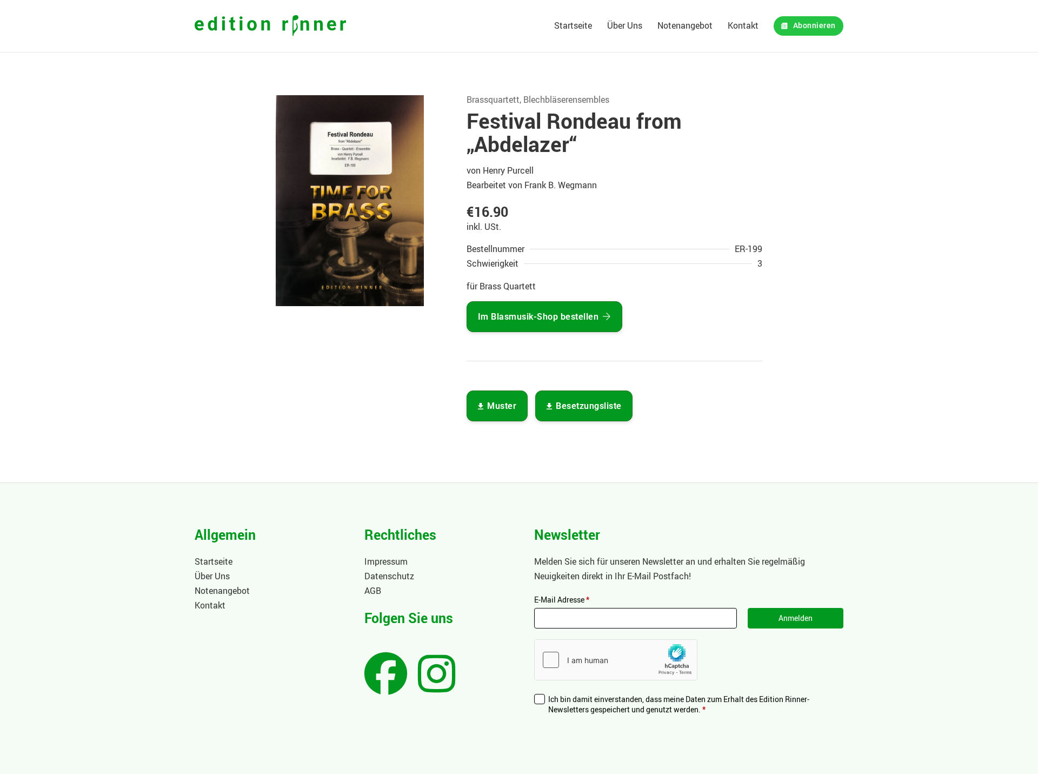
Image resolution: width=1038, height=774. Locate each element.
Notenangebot (685, 25)
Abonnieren (814, 25)
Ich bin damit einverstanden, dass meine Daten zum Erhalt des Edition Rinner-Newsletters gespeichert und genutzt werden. (678, 704)
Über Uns (624, 25)
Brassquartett (493, 99)
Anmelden (795, 618)
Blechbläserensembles (566, 99)
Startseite (573, 25)
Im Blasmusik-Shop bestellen (538, 317)
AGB (372, 591)
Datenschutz (389, 576)
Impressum (386, 561)
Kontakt (743, 25)
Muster (501, 406)
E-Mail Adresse (561, 599)
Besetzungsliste (589, 406)
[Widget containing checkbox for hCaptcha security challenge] (615, 659)
